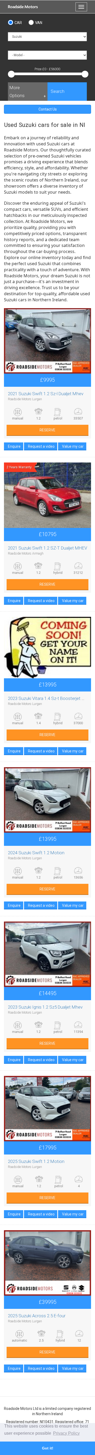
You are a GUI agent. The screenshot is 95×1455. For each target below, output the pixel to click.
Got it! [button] (47, 1448)
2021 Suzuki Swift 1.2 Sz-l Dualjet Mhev (45, 393)
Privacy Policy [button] (66, 1433)
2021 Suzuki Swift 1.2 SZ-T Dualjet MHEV (47, 548)
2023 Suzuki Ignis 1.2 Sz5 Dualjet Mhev (45, 1007)
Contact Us (48, 109)
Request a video (41, 446)
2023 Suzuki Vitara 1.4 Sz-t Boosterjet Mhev (50, 698)
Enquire (14, 446)
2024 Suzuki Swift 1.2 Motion (36, 852)
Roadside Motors (23, 6)
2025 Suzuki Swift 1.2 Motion (36, 1161)
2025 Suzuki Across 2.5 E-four (36, 1315)
